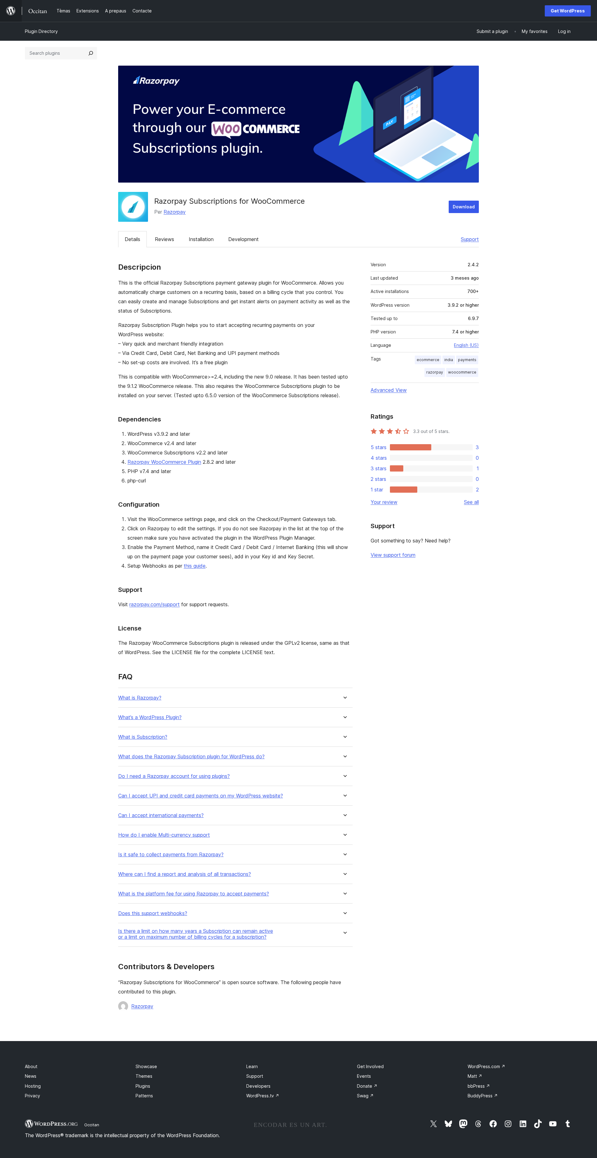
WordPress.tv (262, 1095)
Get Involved (370, 1066)
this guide (195, 566)
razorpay (434, 372)
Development (243, 239)
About (31, 1066)
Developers (258, 1086)
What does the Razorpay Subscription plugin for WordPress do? (191, 757)
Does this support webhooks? (152, 913)
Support (470, 239)
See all (471, 502)
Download (464, 206)
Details (132, 239)
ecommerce (428, 359)
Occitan (91, 1124)
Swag (365, 1095)
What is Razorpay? (139, 698)
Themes (144, 1076)
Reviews (164, 239)
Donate (367, 1086)
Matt (475, 1076)
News (30, 1076)
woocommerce (462, 372)
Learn (252, 1066)
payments (467, 359)
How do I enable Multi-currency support (164, 835)
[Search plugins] (91, 53)
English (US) (466, 345)
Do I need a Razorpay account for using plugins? (174, 776)
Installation (201, 239)
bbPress (479, 1086)
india (448, 359)
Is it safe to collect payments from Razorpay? (171, 855)
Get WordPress (568, 10)
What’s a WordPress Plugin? (150, 717)
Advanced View (389, 390)
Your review (384, 502)
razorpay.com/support (154, 604)
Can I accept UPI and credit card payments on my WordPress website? (200, 796)
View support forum (393, 555)
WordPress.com (486, 1066)
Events (364, 1076)
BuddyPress (483, 1095)
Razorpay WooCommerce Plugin (164, 462)
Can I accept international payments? (161, 815)
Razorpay (175, 212)
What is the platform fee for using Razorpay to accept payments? (193, 894)
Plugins (143, 1086)
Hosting (33, 1086)
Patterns (144, 1095)
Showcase (146, 1066)
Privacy (32, 1095)
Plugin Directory (41, 31)
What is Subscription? (142, 737)
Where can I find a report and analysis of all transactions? (184, 874)
